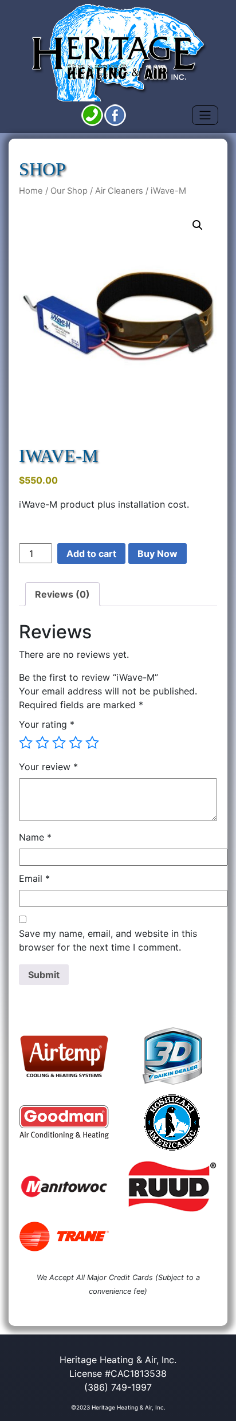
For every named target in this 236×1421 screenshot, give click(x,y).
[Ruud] (172, 1186)
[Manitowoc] (64, 1186)
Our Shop (69, 191)
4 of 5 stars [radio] (75, 742)
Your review (48, 766)
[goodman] (64, 1122)
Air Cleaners (119, 191)
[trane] (64, 1236)
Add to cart (91, 553)
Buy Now (157, 553)
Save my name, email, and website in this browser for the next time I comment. (108, 940)
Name (35, 837)
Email (34, 878)
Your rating (46, 724)
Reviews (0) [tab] (62, 594)
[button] (197, 225)
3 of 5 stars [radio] (59, 742)
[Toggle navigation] (205, 115)
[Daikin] (172, 1056)
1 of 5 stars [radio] (26, 742)
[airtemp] (64, 1056)
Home (31, 191)
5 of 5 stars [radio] (92, 742)
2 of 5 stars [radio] (42, 742)
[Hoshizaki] (172, 1122)
